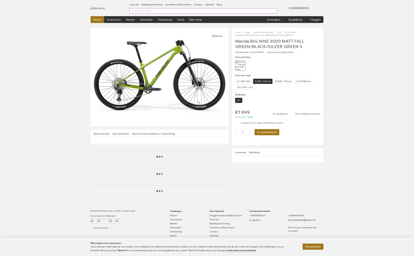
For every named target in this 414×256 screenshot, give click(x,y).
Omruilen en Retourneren (178, 4)
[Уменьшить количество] (237, 132)
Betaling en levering (152, 4)
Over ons (134, 4)
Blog (219, 4)
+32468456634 (298, 8)
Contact (198, 4)
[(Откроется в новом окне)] (117, 221)
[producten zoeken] (274, 10)
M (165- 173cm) (283, 81)
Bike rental (195, 19)
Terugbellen (255, 220)
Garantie (209, 4)
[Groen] (240, 65)
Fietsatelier (146, 19)
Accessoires (114, 19)
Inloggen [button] (245, 123)
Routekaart (293, 231)
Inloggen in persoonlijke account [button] (225, 215)
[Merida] (217, 35)
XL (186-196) (244, 81)
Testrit (180, 19)
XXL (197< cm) (245, 87)
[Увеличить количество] (247, 132)
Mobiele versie (100, 228)
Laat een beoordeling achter (280, 52)
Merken (130, 19)
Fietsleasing (165, 19)
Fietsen (97, 19)
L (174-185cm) (303, 81)
